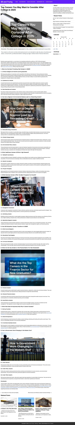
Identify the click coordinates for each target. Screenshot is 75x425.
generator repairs (4, 328)
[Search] (73, 2)
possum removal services (7, 66)
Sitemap (36, 423)
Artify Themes (50, 423)
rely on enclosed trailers (34, 326)
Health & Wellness (31, 1)
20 (62, 44)
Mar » (57, 48)
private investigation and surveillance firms (17, 387)
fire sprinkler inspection (21, 314)
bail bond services (31, 387)
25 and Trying (6, 2)
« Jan (54, 48)
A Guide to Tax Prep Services (9, 408)
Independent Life (40, 1)
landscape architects (37, 65)
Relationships (22, 1)
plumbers (7, 387)
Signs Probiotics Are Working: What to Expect (61, 21)
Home (16, 1)
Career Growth (49, 1)
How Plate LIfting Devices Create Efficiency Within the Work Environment (26, 410)
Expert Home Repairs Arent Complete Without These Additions (43, 410)
